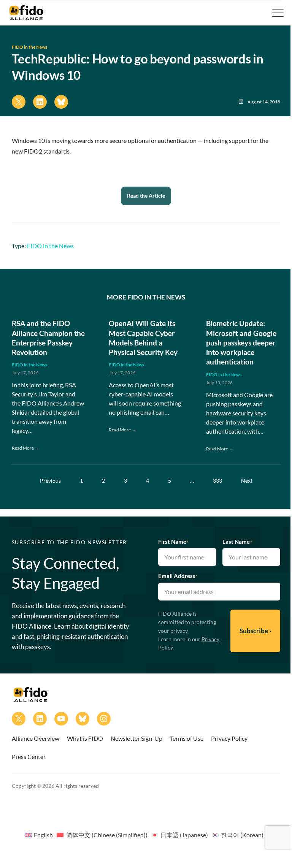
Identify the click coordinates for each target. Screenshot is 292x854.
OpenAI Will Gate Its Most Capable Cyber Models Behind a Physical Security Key (143, 337)
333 (217, 480)
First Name (173, 541)
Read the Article (146, 195)
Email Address (178, 575)
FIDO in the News (29, 47)
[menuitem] (39, 834)
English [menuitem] (43, 834)
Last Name (237, 541)
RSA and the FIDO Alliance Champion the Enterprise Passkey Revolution (48, 337)
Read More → (25, 448)
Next (246, 480)
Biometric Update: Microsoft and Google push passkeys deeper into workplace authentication (241, 342)
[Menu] (277, 13)
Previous (50, 480)
